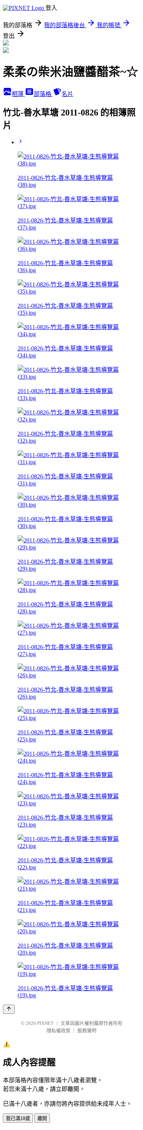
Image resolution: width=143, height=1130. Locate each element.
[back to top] (9, 1009)
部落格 (43, 94)
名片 (67, 94)
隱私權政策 (58, 1030)
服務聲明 (86, 1030)
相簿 (18, 94)
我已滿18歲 (18, 1118)
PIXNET (45, 1023)
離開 (42, 1118)
